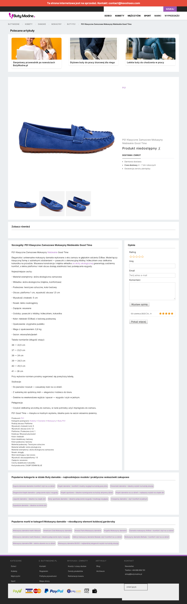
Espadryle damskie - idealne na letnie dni (29, 505)
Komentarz (134, 280)
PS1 (124, 87)
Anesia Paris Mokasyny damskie (88, 530)
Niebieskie (52, 252)
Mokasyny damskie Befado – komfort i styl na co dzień (147, 537)
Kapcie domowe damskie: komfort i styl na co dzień (34, 486)
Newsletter (129, 566)
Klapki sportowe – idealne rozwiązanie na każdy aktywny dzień (87, 492)
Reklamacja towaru (76, 576)
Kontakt (42, 566)
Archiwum (100, 571)
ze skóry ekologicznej (82, 263)
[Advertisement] (148, 116)
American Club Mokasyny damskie (57, 530)
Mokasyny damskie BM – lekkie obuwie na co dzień (34, 543)
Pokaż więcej (138, 321)
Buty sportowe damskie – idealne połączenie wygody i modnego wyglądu (78, 499)
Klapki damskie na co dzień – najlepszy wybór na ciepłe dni (140, 492)
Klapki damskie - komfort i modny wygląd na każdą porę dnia (83, 486)
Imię (131, 261)
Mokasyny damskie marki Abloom (26, 530)
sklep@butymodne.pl (133, 574)
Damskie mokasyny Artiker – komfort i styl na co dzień (151, 530)
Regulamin (43, 571)
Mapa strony (44, 581)
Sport (13, 581)
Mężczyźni (15, 576)
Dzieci (13, 566)
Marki (157, 15)
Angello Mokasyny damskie (115, 530)
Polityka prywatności (48, 576)
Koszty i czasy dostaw (77, 566)
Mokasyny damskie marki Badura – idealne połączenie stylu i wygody (41, 537)
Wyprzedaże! (172, 15)
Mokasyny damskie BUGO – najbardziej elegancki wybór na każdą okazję (88, 543)
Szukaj (170, 9)
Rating (132, 252)
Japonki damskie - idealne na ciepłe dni (29, 499)
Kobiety (14, 571)
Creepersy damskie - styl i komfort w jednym (129, 499)
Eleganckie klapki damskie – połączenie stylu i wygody (35, 492)
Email (132, 270)
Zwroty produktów (75, 571)
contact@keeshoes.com (124, 3)
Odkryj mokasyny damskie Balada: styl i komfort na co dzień (97, 537)
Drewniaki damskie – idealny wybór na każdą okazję (131, 486)
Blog (98, 566)
